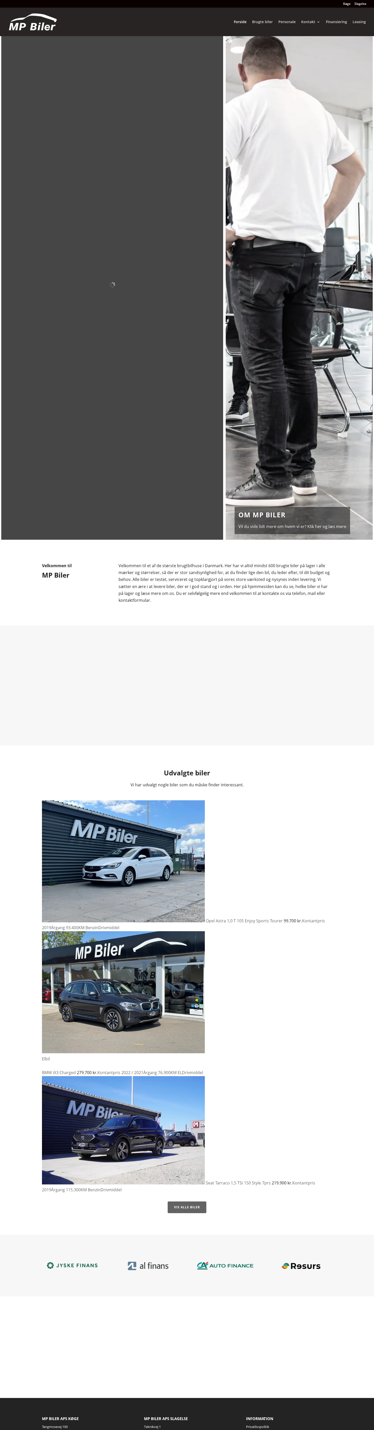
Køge (347, 4)
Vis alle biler (187, 1207)
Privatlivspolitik (257, 1426)
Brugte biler (262, 22)
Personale (287, 22)
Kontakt (308, 22)
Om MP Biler (261, 514)
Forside (240, 22)
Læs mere (85, 712)
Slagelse (360, 4)
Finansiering (336, 22)
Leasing (359, 22)
